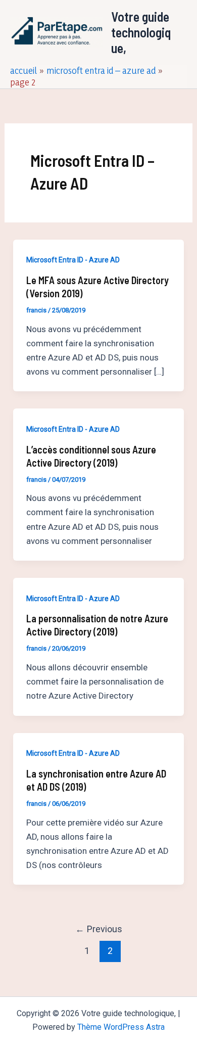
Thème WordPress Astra (121, 1027)
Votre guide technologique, (141, 32)
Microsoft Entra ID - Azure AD (73, 260)
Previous (98, 929)
